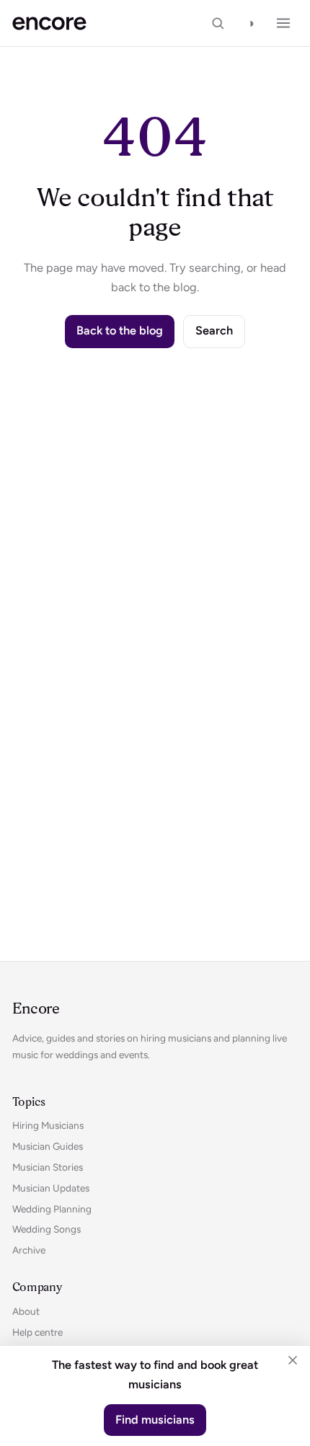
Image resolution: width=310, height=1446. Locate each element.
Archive (28, 1250)
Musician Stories (47, 1167)
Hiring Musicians (48, 1125)
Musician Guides (47, 1146)
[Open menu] (283, 23)
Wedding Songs (46, 1229)
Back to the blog (119, 330)
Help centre (37, 1332)
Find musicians (155, 1420)
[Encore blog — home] (49, 23)
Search (214, 330)
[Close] (293, 1360)
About (26, 1311)
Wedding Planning (52, 1209)
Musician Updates (50, 1188)
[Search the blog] (217, 23)
